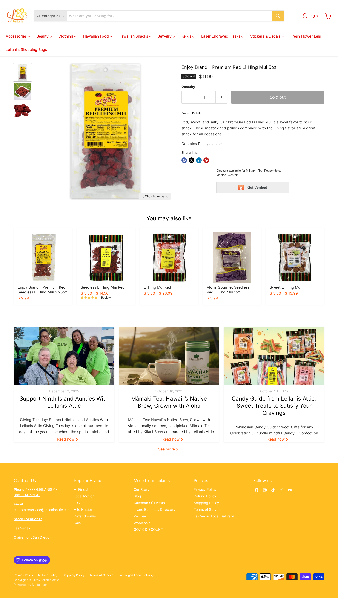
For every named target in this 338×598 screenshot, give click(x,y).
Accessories (17, 36)
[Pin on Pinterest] (206, 160)
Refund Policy (205, 496)
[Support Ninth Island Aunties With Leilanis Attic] (64, 356)
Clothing (66, 36)
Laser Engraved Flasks (221, 36)
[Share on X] (191, 160)
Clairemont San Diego (31, 537)
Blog (137, 496)
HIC (77, 503)
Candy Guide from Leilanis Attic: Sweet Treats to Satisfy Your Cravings (274, 405)
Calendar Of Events (149, 503)
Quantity (188, 87)
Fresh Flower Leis (305, 36)
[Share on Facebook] (184, 160)
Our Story (141, 489)
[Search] (278, 16)
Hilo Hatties (83, 509)
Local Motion (84, 496)
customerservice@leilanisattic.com (42, 510)
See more (167, 449)
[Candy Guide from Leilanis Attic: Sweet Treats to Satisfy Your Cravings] (274, 356)
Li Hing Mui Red (157, 287)
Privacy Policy (205, 489)
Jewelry (165, 36)
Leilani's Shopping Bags (26, 49)
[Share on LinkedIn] (199, 160)
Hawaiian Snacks (134, 36)
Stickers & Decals (266, 36)
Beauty (43, 36)
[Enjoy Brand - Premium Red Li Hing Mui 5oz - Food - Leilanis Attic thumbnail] (22, 72)
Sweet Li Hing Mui (285, 287)
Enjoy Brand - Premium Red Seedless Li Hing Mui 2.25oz (42, 289)
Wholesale (142, 523)
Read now (66, 439)
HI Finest (81, 489)
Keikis (186, 36)
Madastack (39, 584)
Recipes (140, 516)
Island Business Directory (154, 509)
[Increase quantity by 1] (221, 97)
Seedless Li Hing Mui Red (103, 287)
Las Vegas (22, 528)
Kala (77, 523)
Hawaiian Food (96, 36)
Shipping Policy (206, 503)
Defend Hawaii (85, 516)
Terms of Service (207, 509)
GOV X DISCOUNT (148, 529)
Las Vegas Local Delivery (214, 516)
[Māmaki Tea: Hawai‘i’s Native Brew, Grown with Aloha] (169, 356)
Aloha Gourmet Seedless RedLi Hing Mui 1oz (228, 289)
